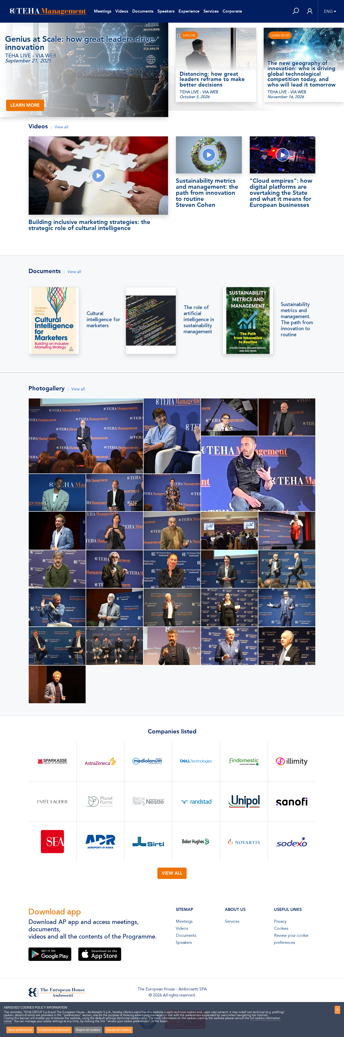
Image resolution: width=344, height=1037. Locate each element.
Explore (189, 35)
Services (211, 11)
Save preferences (20, 1030)
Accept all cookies (118, 1030)
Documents (142, 11)
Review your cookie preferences (291, 939)
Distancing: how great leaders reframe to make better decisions (212, 79)
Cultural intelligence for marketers (103, 320)
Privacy (280, 921)
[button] (296, 11)
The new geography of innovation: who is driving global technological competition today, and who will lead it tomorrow (301, 74)
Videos (121, 11)
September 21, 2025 (28, 61)
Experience (189, 11)
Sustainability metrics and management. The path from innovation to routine (297, 320)
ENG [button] (328, 11)
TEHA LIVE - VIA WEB (30, 56)
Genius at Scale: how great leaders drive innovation (79, 43)
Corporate (232, 11)
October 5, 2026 (195, 96)
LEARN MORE (25, 105)
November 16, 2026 (285, 96)
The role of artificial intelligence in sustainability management (199, 320)
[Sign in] (310, 11)
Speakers (166, 11)
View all (61, 127)
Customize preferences (54, 1030)
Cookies (281, 928)
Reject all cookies (88, 1030)
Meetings (102, 11)
